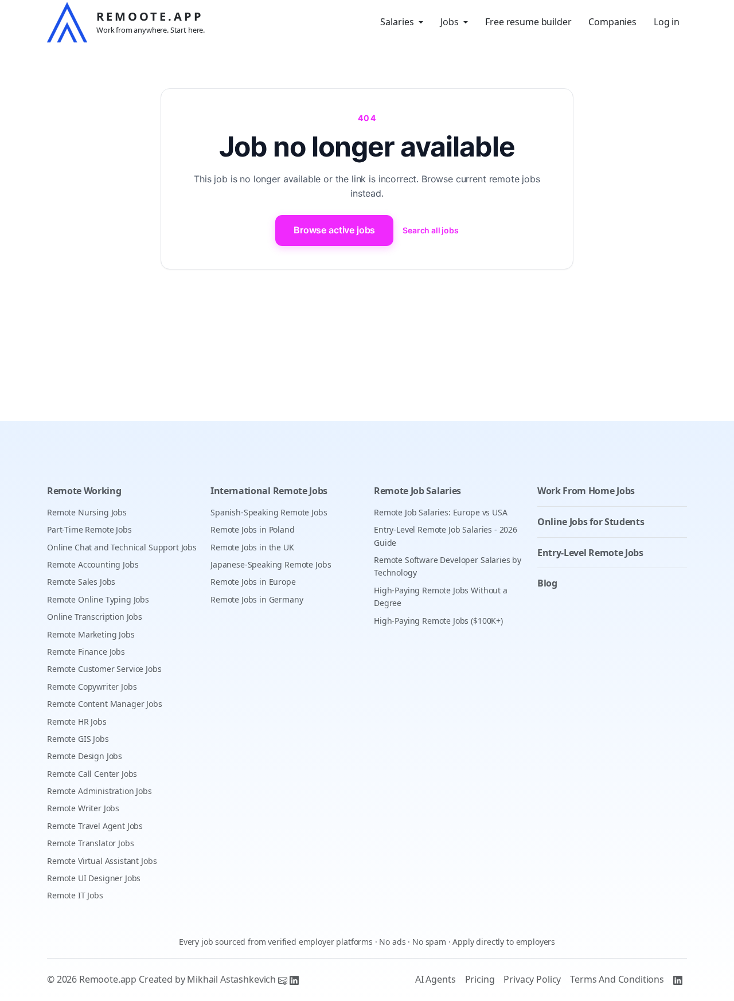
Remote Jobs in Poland (252, 529)
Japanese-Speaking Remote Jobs (270, 564)
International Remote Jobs (268, 490)
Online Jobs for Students (590, 521)
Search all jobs (431, 230)
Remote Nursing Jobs (87, 512)
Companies (612, 21)
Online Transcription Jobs (94, 616)
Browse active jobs (334, 230)
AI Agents (435, 979)
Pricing (480, 979)
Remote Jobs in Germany (256, 599)
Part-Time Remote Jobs (89, 529)
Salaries (397, 21)
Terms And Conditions (617, 979)
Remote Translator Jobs (90, 843)
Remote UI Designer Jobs (93, 878)
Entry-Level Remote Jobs (590, 552)
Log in (667, 21)
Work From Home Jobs (586, 490)
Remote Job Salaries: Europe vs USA (440, 512)
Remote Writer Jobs (83, 808)
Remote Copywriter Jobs (91, 686)
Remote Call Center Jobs (92, 773)
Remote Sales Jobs (81, 581)
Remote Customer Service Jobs (104, 668)
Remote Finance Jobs (86, 651)
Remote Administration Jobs (99, 790)
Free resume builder (528, 21)
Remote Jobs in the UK (252, 547)
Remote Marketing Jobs (91, 634)
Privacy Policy (532, 979)
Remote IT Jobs (75, 895)
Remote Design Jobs (84, 755)
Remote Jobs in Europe (253, 581)
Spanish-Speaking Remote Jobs (268, 512)
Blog (547, 583)
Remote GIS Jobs (78, 738)
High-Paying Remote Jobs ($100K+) (438, 620)
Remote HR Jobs (77, 721)
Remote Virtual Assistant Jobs (102, 860)
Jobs (449, 21)
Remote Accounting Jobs (92, 564)
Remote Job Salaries (417, 490)
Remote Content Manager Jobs (104, 703)
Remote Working (84, 490)
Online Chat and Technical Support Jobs (122, 547)
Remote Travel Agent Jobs (95, 825)
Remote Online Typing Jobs (98, 599)
